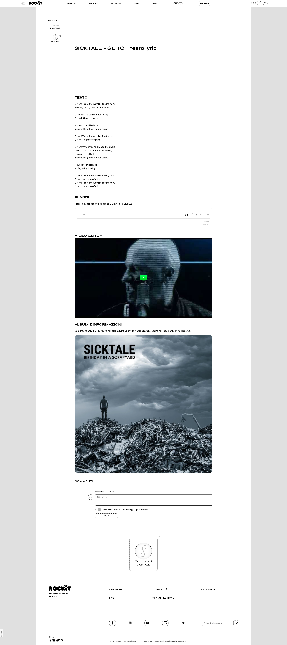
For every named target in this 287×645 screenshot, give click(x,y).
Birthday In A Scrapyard (135, 330)
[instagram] (130, 623)
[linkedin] (218, 29)
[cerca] (259, 3)
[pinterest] (218, 37)
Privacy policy (147, 641)
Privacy (1, 634)
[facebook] (218, 21)
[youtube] (147, 623)
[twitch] (165, 623)
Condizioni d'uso (130, 641)
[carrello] (253, 3)
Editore (50, 638)
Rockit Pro (204, 3)
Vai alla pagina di (143, 563)
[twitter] (218, 14)
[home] (35, 3)
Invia (106, 515)
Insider (178, 3)
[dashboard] (265, 3)
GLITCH (81, 214)
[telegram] (183, 623)
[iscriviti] (236, 623)
